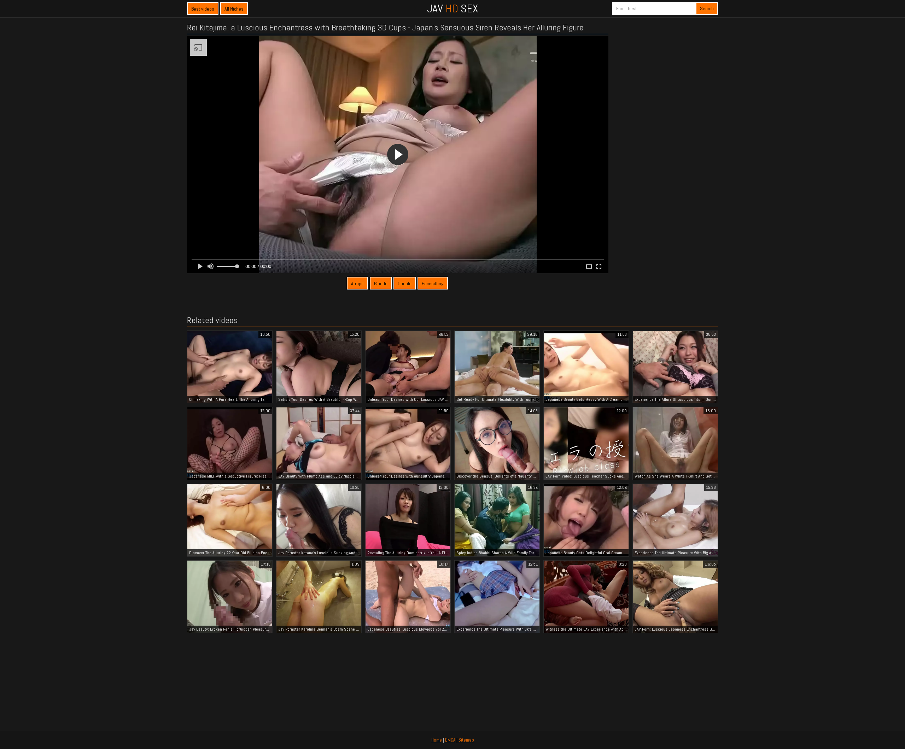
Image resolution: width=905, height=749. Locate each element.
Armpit (357, 283)
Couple (404, 283)
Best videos (202, 9)
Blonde (380, 283)
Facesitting (433, 283)
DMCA (450, 740)
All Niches (234, 9)
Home (436, 740)
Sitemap (466, 740)
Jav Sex (452, 8)
